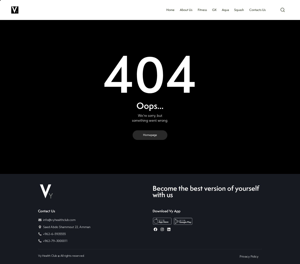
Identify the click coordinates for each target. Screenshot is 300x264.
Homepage (150, 135)
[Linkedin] (169, 229)
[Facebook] (155, 229)
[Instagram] (162, 229)
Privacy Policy (249, 256)
